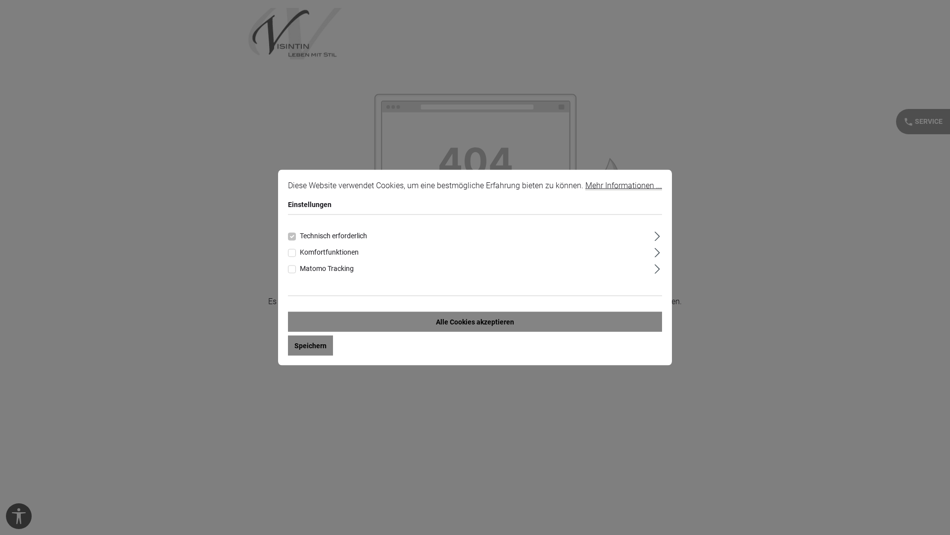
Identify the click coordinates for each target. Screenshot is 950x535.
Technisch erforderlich (333, 236)
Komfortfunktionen (329, 252)
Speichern (310, 346)
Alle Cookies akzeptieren (475, 322)
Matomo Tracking (327, 268)
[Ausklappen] (657, 235)
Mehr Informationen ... (623, 185)
